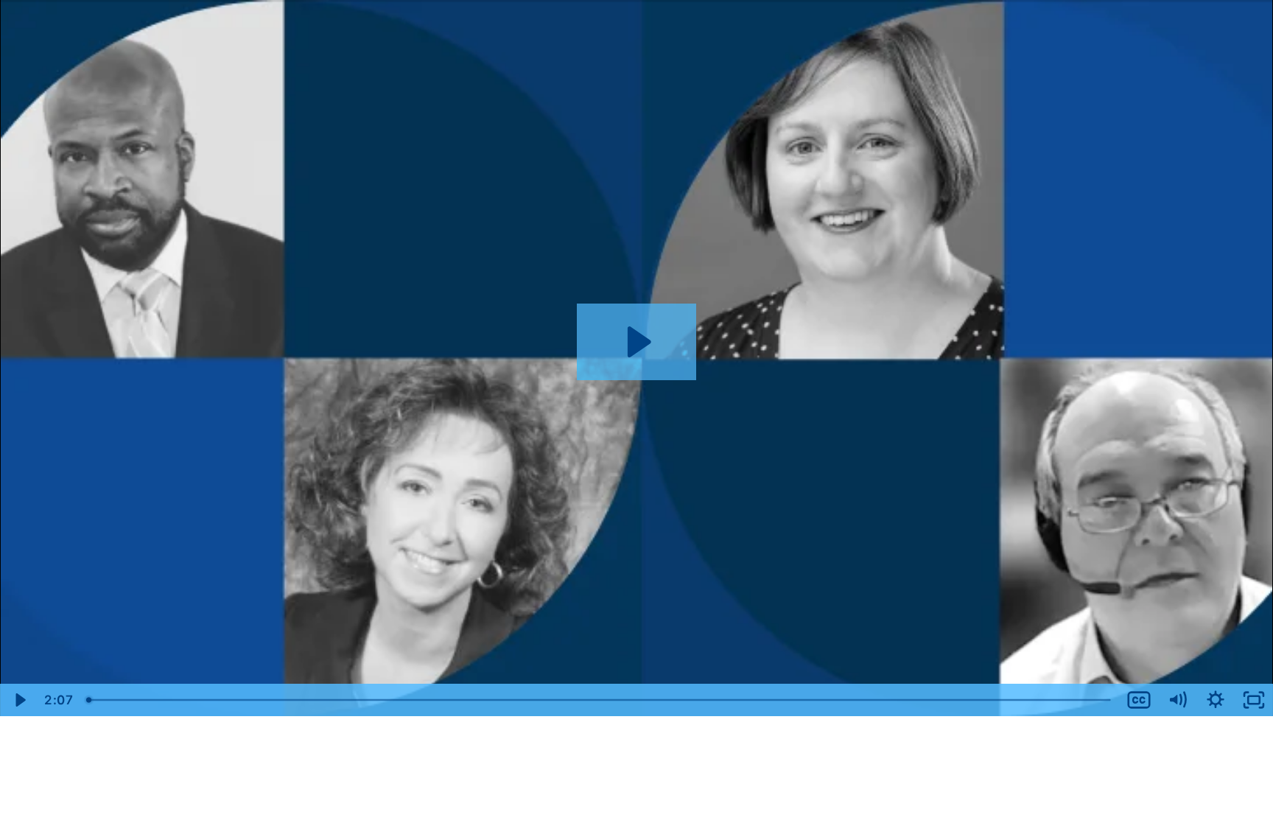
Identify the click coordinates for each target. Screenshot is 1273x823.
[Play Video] (19, 700)
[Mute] (1177, 700)
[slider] (599, 700)
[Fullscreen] (1254, 700)
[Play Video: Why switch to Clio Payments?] (637, 342)
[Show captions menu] (1139, 700)
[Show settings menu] (1215, 700)
